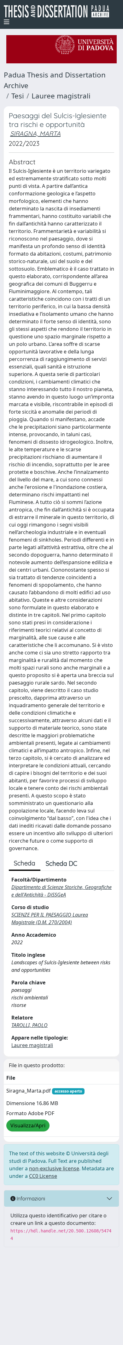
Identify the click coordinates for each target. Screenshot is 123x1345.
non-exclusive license (54, 1168)
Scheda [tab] (24, 863)
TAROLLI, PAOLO (29, 1025)
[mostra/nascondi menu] (6, 22)
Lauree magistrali (61, 96)
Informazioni (30, 1198)
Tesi (17, 96)
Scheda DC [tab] (61, 863)
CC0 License (43, 1176)
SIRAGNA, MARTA (35, 133)
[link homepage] (59, 11)
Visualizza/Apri (27, 1125)
